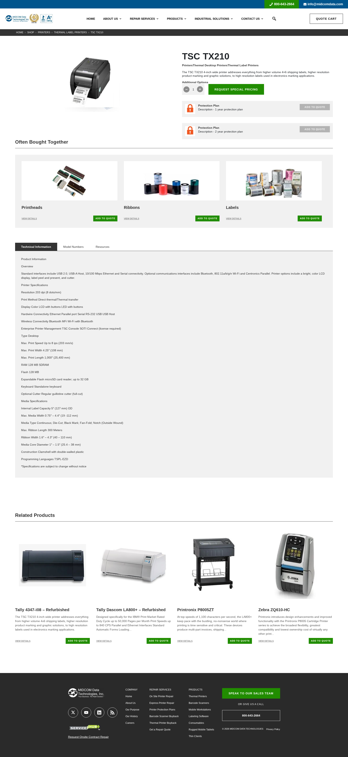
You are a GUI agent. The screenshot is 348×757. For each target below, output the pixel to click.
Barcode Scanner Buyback (164, 716)
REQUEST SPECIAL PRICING (236, 89)
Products (175, 18)
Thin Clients (195, 736)
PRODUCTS (195, 689)
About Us (110, 18)
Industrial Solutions (212, 18)
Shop (30, 32)
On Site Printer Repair (161, 696)
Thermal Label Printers (70, 32)
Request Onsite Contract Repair (88, 736)
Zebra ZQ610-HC (274, 610)
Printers (44, 32)
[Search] (274, 19)
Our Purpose (132, 709)
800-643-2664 (284, 4)
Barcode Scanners (199, 703)
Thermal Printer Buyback (162, 723)
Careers (129, 723)
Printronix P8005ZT (195, 610)
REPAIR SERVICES (160, 689)
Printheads (32, 207)
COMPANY (131, 689)
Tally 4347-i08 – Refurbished (42, 610)
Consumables (196, 723)
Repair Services (142, 18)
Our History (131, 716)
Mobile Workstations (200, 709)
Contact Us (250, 18)
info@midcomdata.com (325, 4)
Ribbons (132, 207)
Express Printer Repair (161, 703)
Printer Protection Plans (162, 709)
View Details (29, 218)
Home (91, 18)
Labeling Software (199, 716)
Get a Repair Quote (160, 729)
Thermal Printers (198, 696)
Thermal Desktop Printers (210, 65)
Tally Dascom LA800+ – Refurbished (131, 610)
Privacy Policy (273, 729)
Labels (232, 207)
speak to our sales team (251, 693)
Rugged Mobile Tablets (201, 729)
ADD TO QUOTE (105, 218)
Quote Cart (326, 18)
